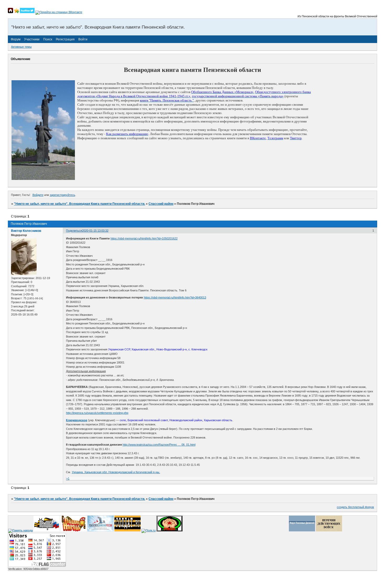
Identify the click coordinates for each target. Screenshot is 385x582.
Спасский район (160, 204)
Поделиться (74, 230)
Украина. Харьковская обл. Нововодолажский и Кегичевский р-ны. (116, 472)
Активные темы (21, 46)
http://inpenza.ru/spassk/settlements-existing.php (97, 412)
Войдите (37, 194)
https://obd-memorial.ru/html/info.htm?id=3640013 (175, 297)
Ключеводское (76, 420)
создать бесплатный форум (355, 507)
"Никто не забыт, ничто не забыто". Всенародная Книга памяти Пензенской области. (79, 204)
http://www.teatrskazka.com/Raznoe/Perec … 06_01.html (159, 444)
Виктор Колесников (26, 231)
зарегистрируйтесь (62, 194)
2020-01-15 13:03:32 (95, 230)
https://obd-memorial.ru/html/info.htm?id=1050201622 (144, 238)
